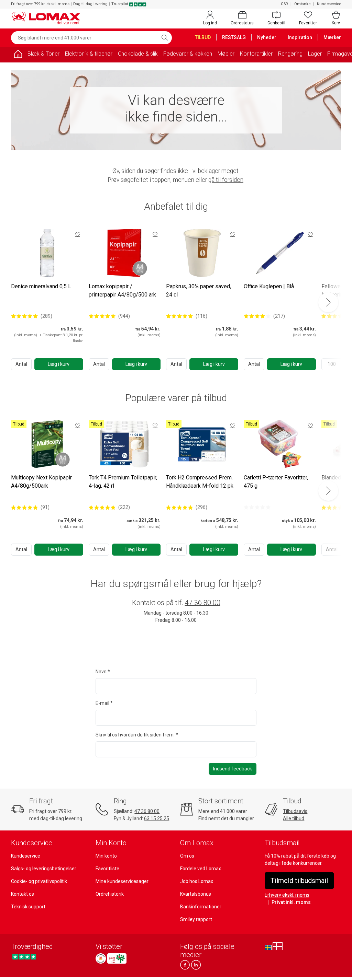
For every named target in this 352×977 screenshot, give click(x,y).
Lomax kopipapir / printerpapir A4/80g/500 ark (122, 290)
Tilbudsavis (295, 811)
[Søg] (164, 37)
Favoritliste (107, 868)
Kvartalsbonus (195, 894)
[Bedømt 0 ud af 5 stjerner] (257, 507)
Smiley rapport (196, 919)
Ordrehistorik (110, 894)
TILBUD (203, 37)
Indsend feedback (232, 768)
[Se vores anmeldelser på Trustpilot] (24, 956)
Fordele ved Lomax (200, 868)
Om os (187, 856)
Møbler (226, 53)
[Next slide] (328, 302)
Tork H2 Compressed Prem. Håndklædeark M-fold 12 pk (199, 481)
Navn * (103, 671)
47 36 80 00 (202, 602)
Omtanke (302, 4)
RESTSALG (234, 37)
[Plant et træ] (116, 958)
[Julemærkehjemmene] (101, 958)
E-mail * (104, 703)
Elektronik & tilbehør (88, 53)
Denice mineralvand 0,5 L (41, 286)
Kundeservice (329, 4)
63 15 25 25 (156, 818)
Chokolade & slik (138, 53)
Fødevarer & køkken (187, 53)
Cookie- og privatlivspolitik (39, 881)
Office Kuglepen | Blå (269, 286)
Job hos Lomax (196, 881)
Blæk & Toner (43, 53)
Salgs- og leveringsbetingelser (43, 868)
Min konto (106, 856)
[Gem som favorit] (77, 234)
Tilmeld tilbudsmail (299, 880)
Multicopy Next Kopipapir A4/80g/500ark (41, 481)
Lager (315, 53)
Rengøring (290, 53)
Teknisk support (28, 906)
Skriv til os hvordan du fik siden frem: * (137, 734)
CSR (284, 4)
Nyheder (266, 37)
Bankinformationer (200, 906)
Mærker (332, 37)
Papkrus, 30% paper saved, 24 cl (198, 290)
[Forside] (18, 55)
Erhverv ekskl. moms (287, 895)
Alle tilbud (293, 818)
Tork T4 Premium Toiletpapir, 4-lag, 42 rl (123, 481)
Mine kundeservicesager (122, 881)
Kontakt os (22, 894)
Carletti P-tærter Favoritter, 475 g (276, 481)
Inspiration (300, 37)
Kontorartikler (256, 53)
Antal (21, 364)
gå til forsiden (225, 179)
